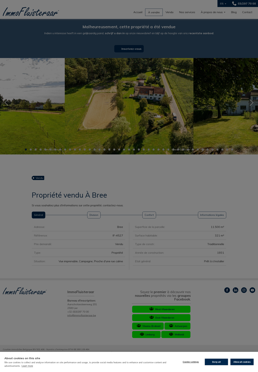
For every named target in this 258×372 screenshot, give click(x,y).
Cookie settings (191, 362)
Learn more (27, 366)
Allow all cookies (242, 362)
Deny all (216, 362)
